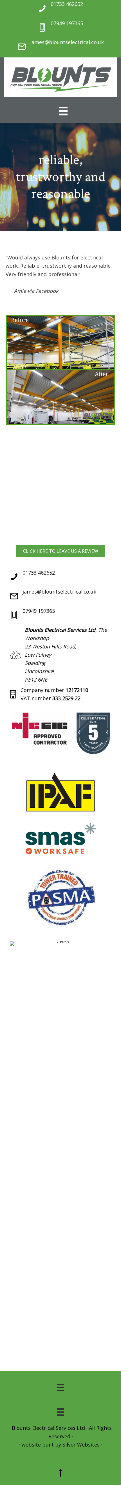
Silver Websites (81, 1444)
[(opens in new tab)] (60, 711)
